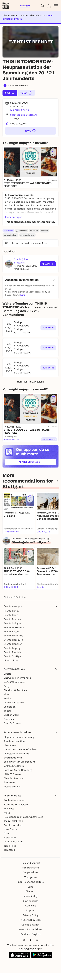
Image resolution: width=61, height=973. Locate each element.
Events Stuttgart (13, 656)
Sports (7, 673)
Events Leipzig (12, 648)
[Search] (42, 6)
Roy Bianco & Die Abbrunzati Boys (23, 816)
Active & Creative (14, 702)
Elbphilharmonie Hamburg (19, 736)
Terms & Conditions (30, 929)
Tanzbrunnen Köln (14, 741)
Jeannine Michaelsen (16, 804)
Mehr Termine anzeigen (30, 381)
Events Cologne (12, 623)
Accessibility (30, 896)
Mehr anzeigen (13, 216)
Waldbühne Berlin (14, 765)
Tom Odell (9, 849)
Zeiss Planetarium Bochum (19, 761)
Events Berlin (11, 610)
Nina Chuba (10, 829)
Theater (8, 710)
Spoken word (11, 714)
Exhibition (8, 231)
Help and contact (30, 862)
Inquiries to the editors (31, 881)
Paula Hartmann (13, 841)
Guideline (30, 905)
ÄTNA (7, 833)
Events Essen (11, 631)
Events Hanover (13, 643)
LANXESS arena (12, 774)
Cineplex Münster (14, 778)
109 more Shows (19, 109)
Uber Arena (10, 745)
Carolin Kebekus (13, 825)
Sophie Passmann (14, 800)
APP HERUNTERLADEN (37, 463)
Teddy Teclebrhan (13, 820)
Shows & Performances (17, 677)
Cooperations (30, 872)
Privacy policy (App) (31, 919)
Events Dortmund (14, 627)
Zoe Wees (9, 808)
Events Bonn (11, 614)
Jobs (30, 886)
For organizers (30, 867)
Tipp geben (30, 877)
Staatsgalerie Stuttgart (23, 114)
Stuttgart (8, 597)
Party (7, 686)
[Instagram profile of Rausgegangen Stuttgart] (24, 939)
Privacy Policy (30, 915)
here (22, 295)
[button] (30, 131)
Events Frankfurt (13, 635)
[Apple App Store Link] (19, 955)
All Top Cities (11, 660)
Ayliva (7, 812)
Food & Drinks (12, 723)
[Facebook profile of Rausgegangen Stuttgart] (30, 939)
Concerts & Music (14, 681)
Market (8, 698)
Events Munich (12, 652)
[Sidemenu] (55, 5)
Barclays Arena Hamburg (18, 769)
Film (6, 694)
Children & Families (15, 690)
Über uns (30, 891)
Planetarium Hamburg (16, 753)
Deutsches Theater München (20, 749)
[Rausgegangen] (6, 6)
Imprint (30, 910)
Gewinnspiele (30, 900)
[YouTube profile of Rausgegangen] (36, 939)
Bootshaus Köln (13, 757)
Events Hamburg (13, 639)
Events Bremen (12, 619)
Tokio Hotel (10, 845)
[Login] (49, 6)
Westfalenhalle (12, 786)
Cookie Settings (30, 924)
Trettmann (10, 837)
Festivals (9, 719)
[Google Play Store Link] (41, 955)
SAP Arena (9, 782)
